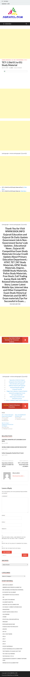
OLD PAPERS (6, 614)
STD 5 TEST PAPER (7, 634)
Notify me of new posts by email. (11, 548)
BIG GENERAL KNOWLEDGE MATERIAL (13, 589)
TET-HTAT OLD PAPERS (9, 653)
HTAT (15, 59)
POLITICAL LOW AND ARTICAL (11, 619)
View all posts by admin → (18, 476)
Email (4, 522)
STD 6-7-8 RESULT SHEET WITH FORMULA (17, 400)
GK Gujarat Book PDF (17, 395)
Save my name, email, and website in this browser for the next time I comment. (14, 538)
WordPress (10, 675)
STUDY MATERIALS (20, 59)
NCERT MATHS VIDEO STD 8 (10, 612)
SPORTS (5, 629)
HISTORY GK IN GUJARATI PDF (11, 604)
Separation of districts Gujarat (17, 380)
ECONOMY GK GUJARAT (9, 592)
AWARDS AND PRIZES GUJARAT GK (12, 587)
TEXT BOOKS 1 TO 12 (8, 656)
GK (12, 59)
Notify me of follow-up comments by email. (14, 543)
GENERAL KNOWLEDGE (6, 59)
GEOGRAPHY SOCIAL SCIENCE (11, 594)
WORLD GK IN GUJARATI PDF (10, 662)
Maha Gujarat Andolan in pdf (17, 396)
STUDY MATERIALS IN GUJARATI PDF (12, 648)
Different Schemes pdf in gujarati (17, 385)
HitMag (16, 675)
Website (4, 528)
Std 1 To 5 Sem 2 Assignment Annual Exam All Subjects (7, 424)
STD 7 (4, 639)
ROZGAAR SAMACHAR (9, 624)
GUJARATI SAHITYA (8, 602)
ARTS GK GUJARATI (8, 584)
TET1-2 (25, 59)
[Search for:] (15, 555)
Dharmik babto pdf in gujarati (17, 383)
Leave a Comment (18, 67)
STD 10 (4, 631)
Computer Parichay (17, 389)
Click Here (23, 191)
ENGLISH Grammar (17, 398)
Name (4, 515)
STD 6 (4, 636)
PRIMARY (5, 621)
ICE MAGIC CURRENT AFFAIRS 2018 (12, 607)
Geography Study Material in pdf (17, 382)
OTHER (4, 616)
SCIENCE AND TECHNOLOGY (10, 626)
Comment (5, 496)
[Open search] (26, 24)
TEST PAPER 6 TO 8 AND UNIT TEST (12, 651)
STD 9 (4, 643)
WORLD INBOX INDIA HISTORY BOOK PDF (14, 447)
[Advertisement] (15, 44)
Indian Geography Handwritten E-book (13, 453)
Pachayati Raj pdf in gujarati (17, 387)
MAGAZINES (6, 609)
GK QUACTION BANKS (9, 599)
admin (11, 67)
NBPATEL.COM (13, 673)
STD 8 (4, 641)
